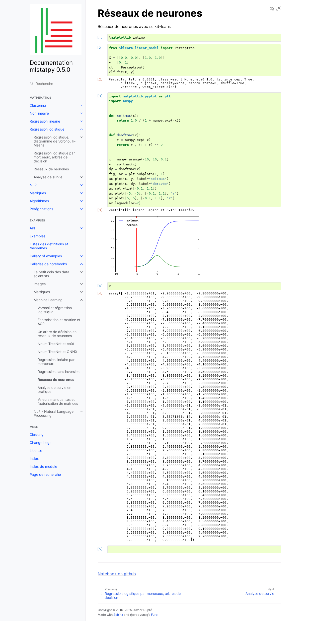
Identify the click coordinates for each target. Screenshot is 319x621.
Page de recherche (45, 474)
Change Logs (40, 442)
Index (34, 458)
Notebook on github (117, 573)
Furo (154, 615)
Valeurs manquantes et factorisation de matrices (58, 401)
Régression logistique (47, 129)
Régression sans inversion (59, 371)
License (36, 450)
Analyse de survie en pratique (54, 389)
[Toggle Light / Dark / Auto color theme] (278, 9)
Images (40, 284)
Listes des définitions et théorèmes (49, 246)
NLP (33, 185)
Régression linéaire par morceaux (56, 361)
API (32, 228)
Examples (37, 236)
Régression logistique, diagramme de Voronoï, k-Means (55, 141)
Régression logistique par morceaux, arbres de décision (54, 157)
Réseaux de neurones (51, 169)
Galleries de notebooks (48, 264)
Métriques (38, 193)
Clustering (38, 105)
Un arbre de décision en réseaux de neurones (57, 334)
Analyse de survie (48, 177)
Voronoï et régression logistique (55, 310)
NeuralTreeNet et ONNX (57, 351)
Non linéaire (39, 113)
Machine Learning (48, 300)
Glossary (37, 434)
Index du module (43, 466)
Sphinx (118, 615)
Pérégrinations (41, 209)
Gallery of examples (46, 256)
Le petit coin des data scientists (51, 274)
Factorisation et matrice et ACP (59, 322)
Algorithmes (39, 201)
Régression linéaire (45, 121)
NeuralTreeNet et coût (56, 344)
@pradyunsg (139, 615)
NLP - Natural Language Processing (54, 413)
